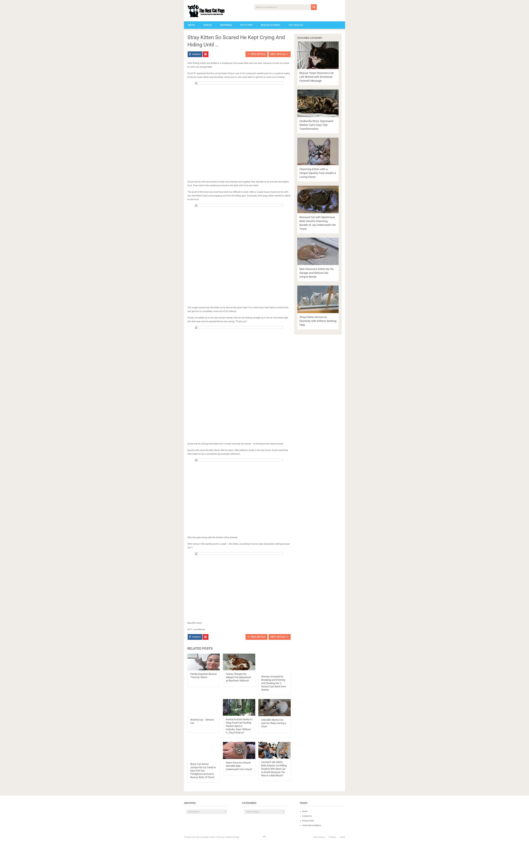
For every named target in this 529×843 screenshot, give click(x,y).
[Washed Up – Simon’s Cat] (203, 707)
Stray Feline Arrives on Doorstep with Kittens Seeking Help (317, 320)
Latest (342, 837)
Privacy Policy (308, 821)
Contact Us (307, 816)
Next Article (278, 54)
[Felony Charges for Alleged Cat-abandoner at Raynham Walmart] (239, 662)
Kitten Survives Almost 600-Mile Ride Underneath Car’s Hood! (239, 766)
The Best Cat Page (192, 837)
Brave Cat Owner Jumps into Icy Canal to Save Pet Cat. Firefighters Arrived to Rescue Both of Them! (203, 771)
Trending (332, 837)
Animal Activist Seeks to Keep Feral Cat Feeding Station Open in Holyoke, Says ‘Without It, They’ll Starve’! (239, 726)
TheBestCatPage (232, 837)
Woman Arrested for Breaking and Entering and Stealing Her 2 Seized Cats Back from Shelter (273, 683)
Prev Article (257, 54)
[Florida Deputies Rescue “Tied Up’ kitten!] (203, 662)
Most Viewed (318, 837)
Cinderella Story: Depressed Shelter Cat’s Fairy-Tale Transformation (316, 124)
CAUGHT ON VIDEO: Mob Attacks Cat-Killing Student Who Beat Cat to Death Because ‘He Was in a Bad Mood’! (274, 769)
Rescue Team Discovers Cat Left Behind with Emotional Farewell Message (316, 76)
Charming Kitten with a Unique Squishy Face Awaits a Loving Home (317, 173)
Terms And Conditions (311, 825)
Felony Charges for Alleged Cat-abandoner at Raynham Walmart (238, 677)
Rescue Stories (270, 25)
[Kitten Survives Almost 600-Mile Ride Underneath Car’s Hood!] (239, 750)
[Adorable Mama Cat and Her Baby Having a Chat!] (274, 707)
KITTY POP (246, 25)
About (304, 811)
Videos (207, 25)
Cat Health (296, 25)
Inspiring (226, 25)
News (191, 25)
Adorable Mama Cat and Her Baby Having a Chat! (273, 723)
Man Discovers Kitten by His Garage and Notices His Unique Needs (316, 272)
